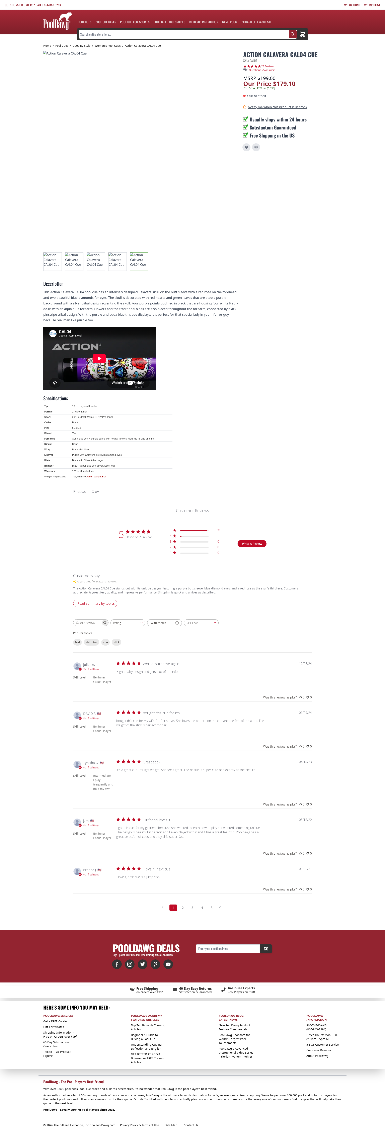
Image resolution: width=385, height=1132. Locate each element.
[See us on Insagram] (130, 964)
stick (116, 642)
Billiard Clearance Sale (257, 21)
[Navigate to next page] (221, 907)
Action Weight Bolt (96, 476)
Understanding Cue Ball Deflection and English (147, 1046)
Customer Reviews (318, 1050)
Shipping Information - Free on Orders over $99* (60, 1034)
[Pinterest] (155, 964)
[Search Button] (292, 34)
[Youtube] (168, 964)
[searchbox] (87, 623)
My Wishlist (372, 4)
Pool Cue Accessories (135, 21)
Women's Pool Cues (108, 46)
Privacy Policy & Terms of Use (139, 1125)
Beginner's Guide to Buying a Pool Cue (144, 1037)
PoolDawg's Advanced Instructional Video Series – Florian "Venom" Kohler (236, 1052)
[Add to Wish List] (246, 147)
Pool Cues (84, 21)
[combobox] (127, 622)
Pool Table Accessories (169, 21)
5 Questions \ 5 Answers (261, 70)
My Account (352, 4)
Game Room (229, 21)
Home (47, 46)
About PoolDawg (317, 1056)
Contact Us (191, 1125)
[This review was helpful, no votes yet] (300, 697)
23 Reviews (267, 66)
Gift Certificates (53, 1027)
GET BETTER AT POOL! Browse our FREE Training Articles (148, 1058)
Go (266, 949)
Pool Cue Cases (105, 21)
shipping (91, 642)
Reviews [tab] (79, 491)
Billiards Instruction (203, 21)
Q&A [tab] (95, 491)
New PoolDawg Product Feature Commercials (234, 1027)
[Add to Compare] (256, 147)
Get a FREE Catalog (56, 1021)
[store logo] (57, 21)
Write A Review (252, 544)
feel (77, 642)
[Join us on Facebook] (117, 964)
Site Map (171, 1125)
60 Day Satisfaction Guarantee (56, 1044)
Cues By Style (81, 46)
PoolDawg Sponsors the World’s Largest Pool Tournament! (234, 1039)
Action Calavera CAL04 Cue (143, 46)
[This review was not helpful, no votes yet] (307, 697)
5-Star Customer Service (322, 1044)
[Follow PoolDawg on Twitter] (142, 964)
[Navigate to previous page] (163, 907)
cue (105, 642)
